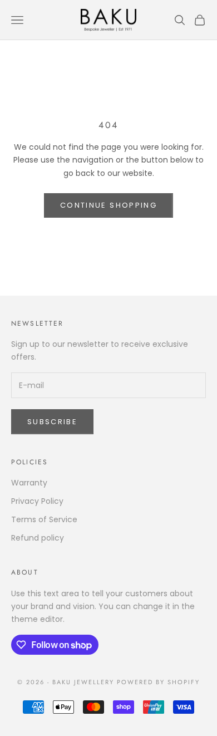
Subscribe (52, 421)
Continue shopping (108, 205)
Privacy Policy (37, 501)
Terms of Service (44, 519)
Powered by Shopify (158, 682)
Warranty (29, 482)
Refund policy (37, 537)
